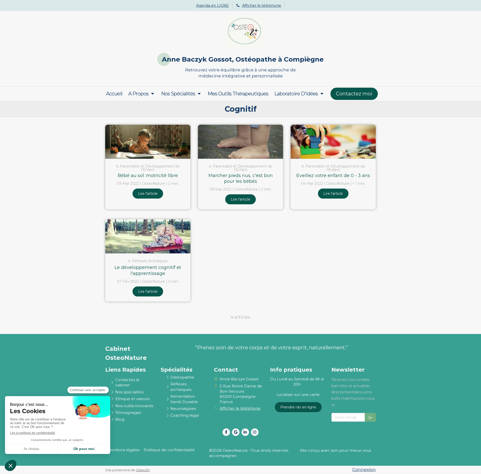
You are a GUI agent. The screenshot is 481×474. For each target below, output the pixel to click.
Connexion (364, 469)
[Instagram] (255, 432)
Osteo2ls (143, 470)
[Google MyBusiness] (235, 432)
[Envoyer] (370, 417)
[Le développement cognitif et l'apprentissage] (147, 236)
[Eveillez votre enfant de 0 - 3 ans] (333, 142)
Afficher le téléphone (261, 5)
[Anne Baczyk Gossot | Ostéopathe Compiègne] (244, 31)
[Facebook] (226, 432)
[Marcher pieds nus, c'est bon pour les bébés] (240, 142)
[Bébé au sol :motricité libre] (147, 142)
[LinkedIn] (245, 432)
